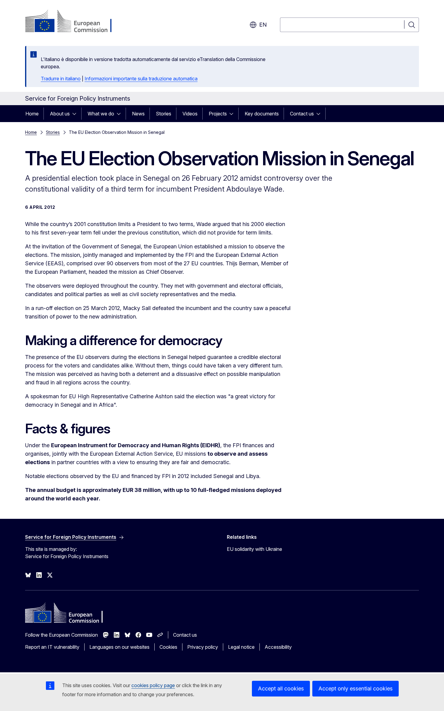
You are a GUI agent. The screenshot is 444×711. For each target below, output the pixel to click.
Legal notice (241, 647)
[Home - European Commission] (74, 22)
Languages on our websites (119, 647)
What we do (101, 114)
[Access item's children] (76, 113)
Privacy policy (202, 647)
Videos (190, 114)
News (138, 114)
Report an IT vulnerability (52, 647)
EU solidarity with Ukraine (254, 549)
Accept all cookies (281, 688)
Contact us (302, 114)
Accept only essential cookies (355, 688)
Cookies (168, 647)
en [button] (263, 24)
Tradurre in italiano (61, 79)
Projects (218, 114)
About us (60, 114)
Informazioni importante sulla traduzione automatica (141, 79)
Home (32, 114)
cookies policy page (153, 685)
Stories (163, 114)
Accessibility (278, 647)
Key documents (262, 114)
